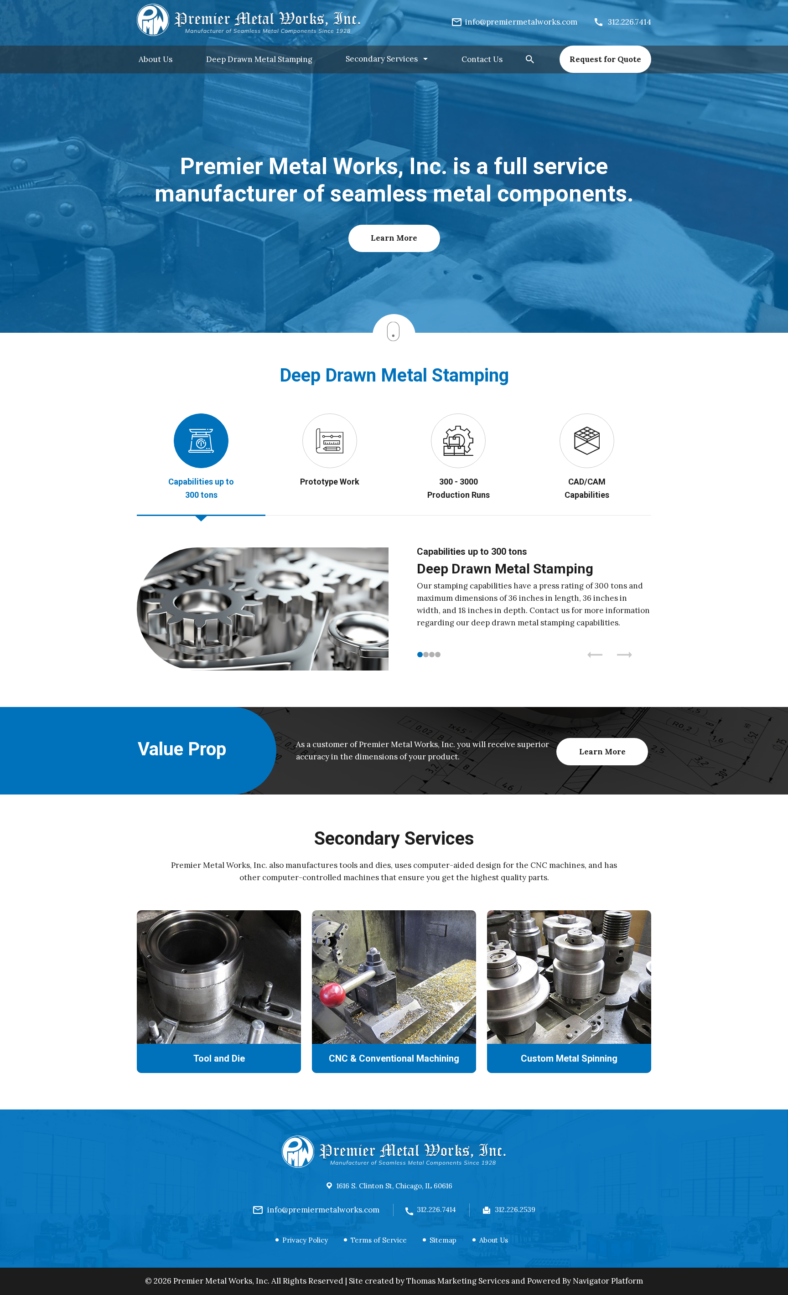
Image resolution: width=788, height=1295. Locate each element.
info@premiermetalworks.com (323, 1210)
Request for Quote (605, 59)
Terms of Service (379, 1240)
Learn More (394, 238)
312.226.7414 (436, 1209)
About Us (493, 1240)
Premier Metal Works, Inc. (221, 1281)
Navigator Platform (608, 1281)
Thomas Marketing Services (457, 1281)
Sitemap (443, 1240)
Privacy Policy (305, 1240)
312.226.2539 (515, 1209)
